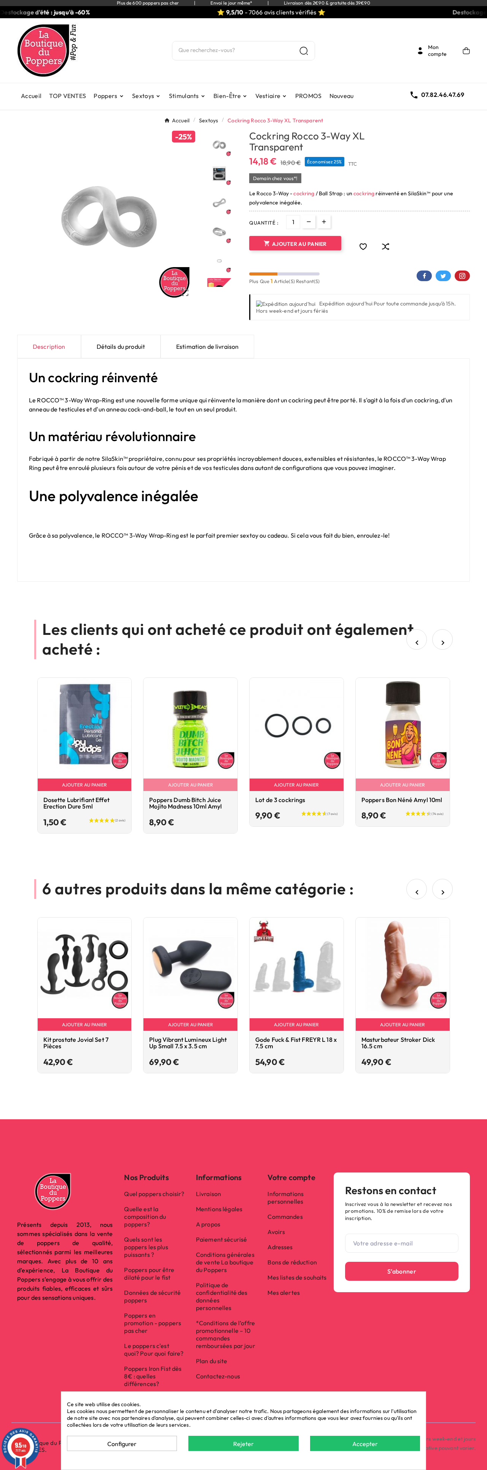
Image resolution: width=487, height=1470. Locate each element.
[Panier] (466, 50)
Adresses (280, 1247)
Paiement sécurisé (221, 1239)
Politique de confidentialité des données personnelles (222, 1296)
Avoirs (276, 1232)
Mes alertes (283, 1292)
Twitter (443, 276)
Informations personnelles (285, 1197)
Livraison (208, 1194)
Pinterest (462, 276)
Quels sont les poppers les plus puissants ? (146, 1247)
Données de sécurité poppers (152, 1296)
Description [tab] (49, 346)
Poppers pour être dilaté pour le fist (149, 1273)
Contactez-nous (218, 1376)
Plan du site (212, 1361)
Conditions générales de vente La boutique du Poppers (225, 1262)
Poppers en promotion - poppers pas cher (152, 1323)
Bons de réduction (292, 1262)
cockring (303, 193)
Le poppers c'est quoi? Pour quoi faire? (153, 1349)
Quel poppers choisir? (154, 1194)
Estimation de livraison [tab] (207, 346)
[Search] (304, 50)
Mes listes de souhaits (296, 1277)
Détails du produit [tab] (121, 346)
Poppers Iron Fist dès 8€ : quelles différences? (152, 1376)
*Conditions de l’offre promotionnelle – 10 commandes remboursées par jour (225, 1334)
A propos (208, 1224)
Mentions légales (219, 1209)
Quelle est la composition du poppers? (145, 1216)
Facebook (424, 276)
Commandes (284, 1216)
